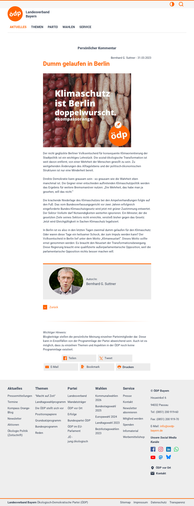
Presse (127, 396)
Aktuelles (18, 27)
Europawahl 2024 (106, 416)
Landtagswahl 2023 (107, 423)
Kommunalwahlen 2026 (106, 398)
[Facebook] (153, 449)
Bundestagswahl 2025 (105, 408)
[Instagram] (160, 449)
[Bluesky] (168, 457)
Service (85, 27)
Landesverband (77, 396)
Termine (13, 402)
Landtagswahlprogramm (50, 402)
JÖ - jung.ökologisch (78, 439)
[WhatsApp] (176, 449)
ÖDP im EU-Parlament (75, 429)
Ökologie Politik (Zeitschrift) (18, 433)
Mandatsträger (77, 402)
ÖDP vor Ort (75, 408)
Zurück (53, 307)
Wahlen (69, 27)
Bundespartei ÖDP (79, 420)
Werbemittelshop (134, 437)
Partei (53, 27)
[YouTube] (153, 457)
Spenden (128, 424)
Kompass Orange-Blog (19, 410)
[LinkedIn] (168, 449)
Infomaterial (130, 431)
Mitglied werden (133, 418)
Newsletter (14, 418)
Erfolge (72, 414)
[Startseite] (15, 13)
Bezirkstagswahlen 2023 (107, 431)
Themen (37, 27)
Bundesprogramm (46, 426)
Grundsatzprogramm (48, 420)
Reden (39, 433)
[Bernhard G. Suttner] (66, 294)
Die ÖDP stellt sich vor (49, 408)
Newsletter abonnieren (130, 410)
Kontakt (128, 402)
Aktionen (13, 424)
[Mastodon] (160, 457)
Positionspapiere (46, 414)
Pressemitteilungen (20, 396)
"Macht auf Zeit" (45, 396)
